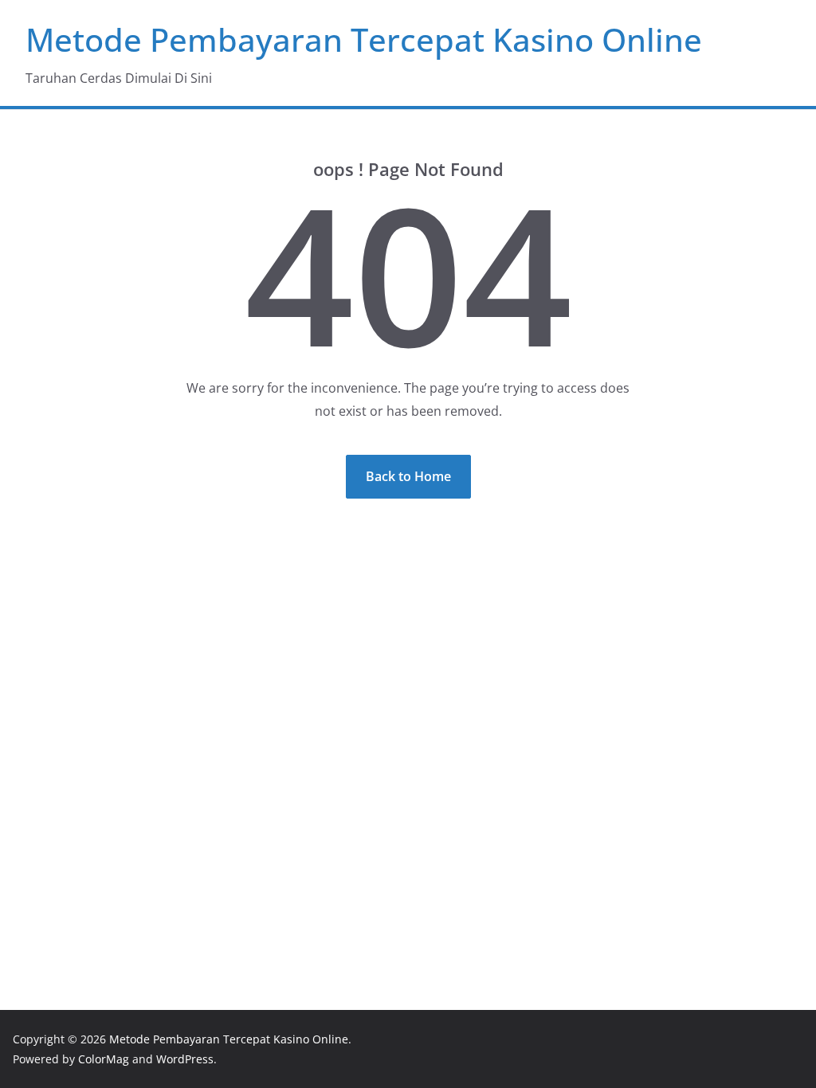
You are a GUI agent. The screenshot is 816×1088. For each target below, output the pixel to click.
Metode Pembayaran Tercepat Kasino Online (364, 39)
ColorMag (103, 1058)
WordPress (185, 1058)
